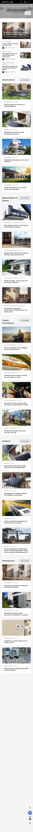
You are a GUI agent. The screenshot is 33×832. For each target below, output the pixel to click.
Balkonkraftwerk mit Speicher (14, 222)
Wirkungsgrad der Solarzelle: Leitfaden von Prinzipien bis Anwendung (15, 494)
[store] (25, 2)
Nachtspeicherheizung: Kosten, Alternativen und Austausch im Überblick (16, 614)
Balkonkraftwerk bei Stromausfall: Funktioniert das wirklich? (14, 133)
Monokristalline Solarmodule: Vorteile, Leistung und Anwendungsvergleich (15, 466)
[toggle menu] (29, 2)
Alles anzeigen (25, 80)
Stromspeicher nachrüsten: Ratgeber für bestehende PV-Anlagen (16, 33)
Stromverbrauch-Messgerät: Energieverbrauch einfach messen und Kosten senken (15, 310)
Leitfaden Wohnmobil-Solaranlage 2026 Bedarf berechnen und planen (15, 522)
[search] (21, 2)
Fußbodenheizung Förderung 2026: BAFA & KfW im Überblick (16, 669)
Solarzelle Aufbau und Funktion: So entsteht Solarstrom (14, 105)
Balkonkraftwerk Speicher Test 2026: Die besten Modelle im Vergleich (10, 68)
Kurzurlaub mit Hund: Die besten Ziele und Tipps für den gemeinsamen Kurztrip (16, 404)
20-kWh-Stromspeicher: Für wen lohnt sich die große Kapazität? (15, 188)
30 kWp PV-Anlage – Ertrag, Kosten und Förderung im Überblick (16, 281)
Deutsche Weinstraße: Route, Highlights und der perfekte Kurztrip (15, 348)
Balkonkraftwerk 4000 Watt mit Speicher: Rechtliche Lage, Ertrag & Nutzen (16, 253)
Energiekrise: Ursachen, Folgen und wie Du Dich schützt (15, 641)
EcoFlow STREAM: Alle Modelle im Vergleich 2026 (10, 44)
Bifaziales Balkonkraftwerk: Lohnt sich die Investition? (16, 160)
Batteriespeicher (11, 582)
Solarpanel (9, 463)
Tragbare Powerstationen (13, 345)
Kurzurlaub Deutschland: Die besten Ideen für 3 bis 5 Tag (15, 431)
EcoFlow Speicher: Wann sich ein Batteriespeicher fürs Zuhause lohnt (9, 55)
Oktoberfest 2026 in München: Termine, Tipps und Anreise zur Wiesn (15, 376)
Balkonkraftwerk (11, 102)
